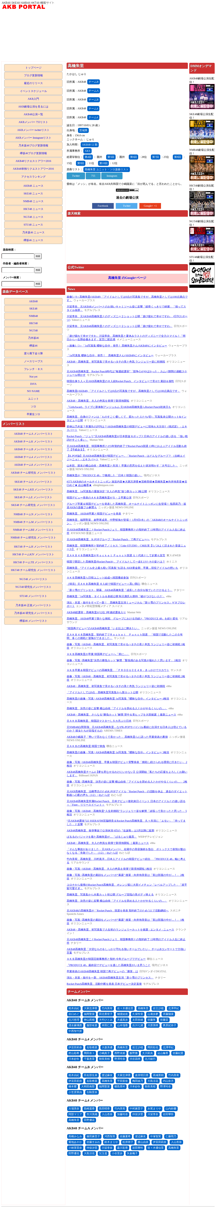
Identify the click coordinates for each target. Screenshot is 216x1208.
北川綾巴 (150, 1058)
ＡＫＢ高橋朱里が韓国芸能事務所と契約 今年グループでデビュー (106, 958)
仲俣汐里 (137, 1114)
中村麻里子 (136, 1108)
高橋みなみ (75, 1136)
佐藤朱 (151, 1019)
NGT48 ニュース (33, 216)
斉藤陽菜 (168, 1014)
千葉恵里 (89, 1058)
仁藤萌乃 (171, 1136)
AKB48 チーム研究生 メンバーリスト (33, 472)
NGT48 (33, 330)
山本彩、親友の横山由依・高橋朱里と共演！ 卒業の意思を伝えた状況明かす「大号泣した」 (122, 465)
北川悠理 (74, 1019)
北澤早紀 (173, 1008)
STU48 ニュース (33, 224)
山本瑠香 (122, 1025)
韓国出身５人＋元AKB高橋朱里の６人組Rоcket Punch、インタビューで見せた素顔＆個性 (120, 381)
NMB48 (33, 316)
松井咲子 (128, 1142)
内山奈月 (168, 1080)
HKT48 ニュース (33, 209)
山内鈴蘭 (171, 1108)
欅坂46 (33, 345)
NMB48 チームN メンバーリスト (33, 514)
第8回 (177, 157)
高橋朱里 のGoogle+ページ (127, 278)
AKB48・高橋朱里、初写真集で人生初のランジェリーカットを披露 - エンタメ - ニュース (120, 929)
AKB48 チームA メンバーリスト (33, 433)
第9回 (80, 163)
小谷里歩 (117, 1153)
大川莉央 (147, 1053)
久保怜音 (137, 1014)
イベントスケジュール (33, 91)
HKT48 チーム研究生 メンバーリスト (33, 570)
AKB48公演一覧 (33, 114)
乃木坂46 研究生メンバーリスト (33, 613)
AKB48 (33, 301)
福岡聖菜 (89, 1014)
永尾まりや (154, 1108)
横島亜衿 (119, 1086)
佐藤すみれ (93, 1142)
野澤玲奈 (119, 1058)
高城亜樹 (158, 1075)
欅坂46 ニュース (33, 240)
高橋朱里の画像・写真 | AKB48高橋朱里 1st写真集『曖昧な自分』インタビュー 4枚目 (118, 698)
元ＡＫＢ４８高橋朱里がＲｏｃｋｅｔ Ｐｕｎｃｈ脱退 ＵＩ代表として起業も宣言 (116, 555)
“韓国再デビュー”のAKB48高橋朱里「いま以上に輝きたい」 (103, 628)
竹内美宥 (107, 1008)
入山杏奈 (107, 1114)
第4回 (88, 157)
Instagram (112, 175)
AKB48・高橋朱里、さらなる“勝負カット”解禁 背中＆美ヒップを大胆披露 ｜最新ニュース (121, 714)
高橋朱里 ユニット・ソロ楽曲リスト (107, 169)
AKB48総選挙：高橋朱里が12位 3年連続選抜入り (96, 612)
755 (93, 175)
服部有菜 (92, 1025)
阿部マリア (75, 1114)
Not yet (33, 376)
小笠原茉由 (75, 1092)
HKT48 (33, 323)
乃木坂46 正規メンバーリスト (33, 605)
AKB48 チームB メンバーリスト (33, 449)
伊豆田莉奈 (75, 1047)
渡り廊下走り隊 (33, 353)
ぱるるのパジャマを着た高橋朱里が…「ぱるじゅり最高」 (102, 836)
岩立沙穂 (158, 1008)
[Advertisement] (108, 36)
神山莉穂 (89, 1019)
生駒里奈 (92, 1092)
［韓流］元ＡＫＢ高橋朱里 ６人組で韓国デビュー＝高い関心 (103, 583)
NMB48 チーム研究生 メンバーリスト (33, 537)
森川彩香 (122, 1147)
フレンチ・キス (33, 369)
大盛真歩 (122, 1019)
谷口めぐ (74, 1014)
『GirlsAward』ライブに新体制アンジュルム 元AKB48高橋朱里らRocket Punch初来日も (119, 407)
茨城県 (83, 130)
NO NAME (33, 391)
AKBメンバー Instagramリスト (33, 137)
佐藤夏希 (125, 1136)
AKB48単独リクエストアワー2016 (33, 168)
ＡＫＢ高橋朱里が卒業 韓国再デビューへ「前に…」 (98, 654)
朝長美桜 (104, 1058)
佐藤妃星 (178, 1053)
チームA (94, 90)
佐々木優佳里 (125, 1008)
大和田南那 (88, 1086)
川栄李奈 (152, 1114)
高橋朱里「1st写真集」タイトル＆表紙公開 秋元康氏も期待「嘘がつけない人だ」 (116, 596)
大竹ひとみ (106, 1019)
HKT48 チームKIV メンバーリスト (33, 554)
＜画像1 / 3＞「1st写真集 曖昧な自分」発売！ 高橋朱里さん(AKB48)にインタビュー (117, 345)
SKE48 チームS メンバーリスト (33, 481)
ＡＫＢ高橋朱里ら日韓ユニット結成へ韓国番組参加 (98, 577)
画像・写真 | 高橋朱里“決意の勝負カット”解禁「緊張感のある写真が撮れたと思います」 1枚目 (124, 660)
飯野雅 (134, 1053)
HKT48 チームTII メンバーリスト (33, 562)
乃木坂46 (33, 337)
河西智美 (109, 1136)
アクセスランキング (33, 176)
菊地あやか (75, 1142)
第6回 (133, 157)
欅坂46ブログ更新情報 (33, 153)
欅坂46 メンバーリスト (33, 620)
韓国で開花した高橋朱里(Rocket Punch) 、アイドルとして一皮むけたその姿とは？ (116, 561)
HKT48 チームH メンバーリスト (33, 546)
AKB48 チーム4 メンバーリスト (33, 457)
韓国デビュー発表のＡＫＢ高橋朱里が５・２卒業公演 (99, 497)
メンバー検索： (12, 277)
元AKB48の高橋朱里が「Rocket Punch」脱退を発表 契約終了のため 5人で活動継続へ (118, 910)
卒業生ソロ (33, 414)
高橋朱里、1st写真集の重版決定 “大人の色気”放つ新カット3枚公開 (107, 491)
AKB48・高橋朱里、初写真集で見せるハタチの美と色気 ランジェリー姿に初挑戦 (116, 361)
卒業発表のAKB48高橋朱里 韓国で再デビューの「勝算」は (102, 971)
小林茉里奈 (75, 1147)
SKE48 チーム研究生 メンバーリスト (33, 505)
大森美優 (107, 1047)
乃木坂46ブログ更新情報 (33, 145)
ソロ (33, 406)
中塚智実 (155, 1136)
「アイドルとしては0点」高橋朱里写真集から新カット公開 (102, 692)
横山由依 (143, 1142)
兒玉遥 (103, 1153)
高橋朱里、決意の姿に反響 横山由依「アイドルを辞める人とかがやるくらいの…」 (117, 708)
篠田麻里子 (93, 1136)
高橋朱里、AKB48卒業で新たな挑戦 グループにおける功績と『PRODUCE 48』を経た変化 (122, 618)
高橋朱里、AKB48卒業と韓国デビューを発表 (94, 513)
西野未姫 (119, 1053)
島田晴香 (104, 1108)
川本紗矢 (74, 1058)
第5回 (110, 157)
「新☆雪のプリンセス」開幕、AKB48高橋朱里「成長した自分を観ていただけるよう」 (119, 590)
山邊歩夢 (152, 1014)
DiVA (33, 383)
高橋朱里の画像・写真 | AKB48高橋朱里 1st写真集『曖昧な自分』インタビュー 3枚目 (118, 752)
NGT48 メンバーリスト (33, 579)
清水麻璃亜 (75, 1025)
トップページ (33, 67)
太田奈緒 (137, 1019)
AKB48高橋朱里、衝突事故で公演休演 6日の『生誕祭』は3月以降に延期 (110, 830)
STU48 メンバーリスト (33, 596)
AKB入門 (33, 98)
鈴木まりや (111, 1142)
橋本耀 (73, 1086)
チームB (94, 81)
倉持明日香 (141, 1075)
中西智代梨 (75, 1031)
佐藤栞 (164, 1019)
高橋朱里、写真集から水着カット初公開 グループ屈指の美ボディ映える (110, 894)
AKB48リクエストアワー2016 (33, 161)
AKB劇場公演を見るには (33, 106)
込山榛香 (162, 1053)
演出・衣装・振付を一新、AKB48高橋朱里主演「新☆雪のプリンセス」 (110, 977)
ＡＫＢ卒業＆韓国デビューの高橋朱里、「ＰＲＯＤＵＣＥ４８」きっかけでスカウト (118, 670)
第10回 (103, 163)
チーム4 (93, 108)
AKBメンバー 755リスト (33, 122)
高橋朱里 (143, 1008)
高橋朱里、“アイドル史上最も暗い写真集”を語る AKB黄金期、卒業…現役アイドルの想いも (122, 567)
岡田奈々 (89, 1053)
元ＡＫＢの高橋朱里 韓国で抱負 (86, 746)
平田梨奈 (122, 1080)
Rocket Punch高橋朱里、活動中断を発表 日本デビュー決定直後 (104, 983)
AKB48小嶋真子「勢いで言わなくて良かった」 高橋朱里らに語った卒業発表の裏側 (117, 736)
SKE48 (33, 308)
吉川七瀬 (137, 1025)
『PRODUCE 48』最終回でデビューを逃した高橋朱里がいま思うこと (109, 965)
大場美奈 (74, 1108)
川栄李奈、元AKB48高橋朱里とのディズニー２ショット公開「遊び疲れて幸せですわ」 (119, 326)
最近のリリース (33, 83)
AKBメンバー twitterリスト (33, 130)
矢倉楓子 (132, 1153)
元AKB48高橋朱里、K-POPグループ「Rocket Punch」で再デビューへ (108, 539)
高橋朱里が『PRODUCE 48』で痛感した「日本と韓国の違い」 (104, 475)
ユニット (33, 398)
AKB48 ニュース (33, 185)
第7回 (155, 157)
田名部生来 (90, 1075)
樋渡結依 (122, 1014)
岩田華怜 (168, 1114)
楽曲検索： (9, 249)
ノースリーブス (33, 361)
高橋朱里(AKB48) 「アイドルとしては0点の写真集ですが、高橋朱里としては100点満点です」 (123, 391)
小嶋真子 (104, 1053)
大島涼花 (152, 1080)
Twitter (76, 175)
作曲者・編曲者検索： (16, 263)
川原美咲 (152, 1025)
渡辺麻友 (107, 1075)
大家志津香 (90, 1008)
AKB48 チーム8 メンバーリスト (33, 464)
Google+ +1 (150, 205)
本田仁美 (107, 1025)
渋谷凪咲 (135, 1058)
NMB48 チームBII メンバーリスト (33, 529)
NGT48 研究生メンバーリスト (33, 586)
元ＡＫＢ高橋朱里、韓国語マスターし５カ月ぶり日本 (99, 720)
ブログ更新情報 (33, 75)
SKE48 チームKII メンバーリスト (33, 489)
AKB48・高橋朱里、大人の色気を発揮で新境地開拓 (98, 400)
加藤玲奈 (122, 1114)
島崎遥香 (89, 1108)
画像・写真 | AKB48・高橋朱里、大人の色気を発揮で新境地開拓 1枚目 (109, 868)
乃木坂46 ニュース (33, 232)
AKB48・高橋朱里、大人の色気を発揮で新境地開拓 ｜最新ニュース (108, 843)
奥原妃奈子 (169, 1025)
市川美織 (92, 1114)
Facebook (103, 205)
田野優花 (89, 1120)
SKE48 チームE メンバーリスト (33, 497)
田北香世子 (106, 1014)
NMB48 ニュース (33, 201)
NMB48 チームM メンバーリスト (33, 522)
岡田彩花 (152, 1047)
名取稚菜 (92, 1047)
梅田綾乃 (137, 1080)
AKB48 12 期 (89, 144)
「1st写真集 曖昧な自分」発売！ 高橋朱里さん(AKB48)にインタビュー (110, 355)
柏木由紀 (74, 1008)
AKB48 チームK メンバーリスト (33, 441)
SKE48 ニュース (33, 193)
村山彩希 (74, 1053)
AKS (87, 150)
